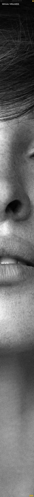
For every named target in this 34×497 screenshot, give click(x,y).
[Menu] (33, 1)
